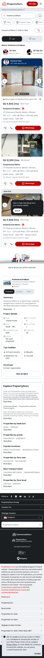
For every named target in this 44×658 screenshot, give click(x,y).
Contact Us (6, 507)
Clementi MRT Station (32, 472)
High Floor (7, 483)
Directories (6, 608)
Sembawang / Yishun (30, 449)
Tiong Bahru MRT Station (12, 472)
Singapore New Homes (11, 625)
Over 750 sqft (8, 461)
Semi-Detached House (30, 399)
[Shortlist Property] (39, 69)
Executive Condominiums (10, 590)
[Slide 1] (16, 93)
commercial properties (9, 592)
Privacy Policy (12, 645)
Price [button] (29, 291)
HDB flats (26, 587)
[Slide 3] (21, 93)
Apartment (7, 397)
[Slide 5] (25, 93)
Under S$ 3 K (20, 438)
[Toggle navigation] (40, 3)
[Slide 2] (19, 93)
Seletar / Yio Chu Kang (11, 449)
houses (23, 590)
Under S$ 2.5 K (8, 438)
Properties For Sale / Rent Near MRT (16, 631)
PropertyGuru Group (10, 502)
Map (33, 39)
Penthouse (17, 483)
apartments (17, 587)
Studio (5, 427)
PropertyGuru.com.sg (9, 567)
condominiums (6, 587)
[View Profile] (22, 62)
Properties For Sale (9, 614)
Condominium (31, 395)
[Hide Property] (33, 69)
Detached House (15, 399)
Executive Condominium (21, 397)
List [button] (13, 39)
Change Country (8, 513)
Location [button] (19, 291)
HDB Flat (22, 395)
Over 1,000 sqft (20, 461)
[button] (9, 309)
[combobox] (21, 15)
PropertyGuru (7, 603)
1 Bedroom (14, 427)
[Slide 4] (23, 93)
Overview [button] (9, 291)
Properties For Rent (9, 619)
